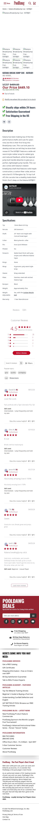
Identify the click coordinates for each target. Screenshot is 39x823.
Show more (14, 378)
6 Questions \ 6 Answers (11, 80)
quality (13, 373)
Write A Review (21, 353)
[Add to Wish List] (4, 122)
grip (6, 373)
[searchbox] (11, 363)
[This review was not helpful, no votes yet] (32, 421)
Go (33, 615)
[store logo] (19, 3)
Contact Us (6, 819)
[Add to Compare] (9, 122)
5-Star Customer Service (11, 745)
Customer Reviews (9, 748)
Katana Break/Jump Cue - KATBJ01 (20, 9)
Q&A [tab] (24, 310)
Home (4, 9)
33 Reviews (15, 78)
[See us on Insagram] (12, 621)
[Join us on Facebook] (6, 621)
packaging (22, 373)
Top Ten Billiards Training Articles (15, 691)
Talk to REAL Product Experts (13, 680)
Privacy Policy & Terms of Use (12, 814)
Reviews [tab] (16, 310)
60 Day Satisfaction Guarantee (14, 677)
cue (6, 378)
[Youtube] (32, 621)
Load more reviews (19, 586)
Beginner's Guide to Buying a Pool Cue (17, 694)
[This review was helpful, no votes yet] (29, 421)
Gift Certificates (8, 668)
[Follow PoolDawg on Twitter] (19, 621)
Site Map (5, 817)
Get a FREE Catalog (9, 664)
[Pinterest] (26, 621)
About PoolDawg (9, 752)
